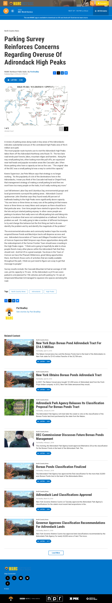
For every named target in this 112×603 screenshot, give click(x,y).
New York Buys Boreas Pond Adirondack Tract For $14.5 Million (68, 345)
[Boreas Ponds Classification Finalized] (19, 471)
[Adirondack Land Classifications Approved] (19, 499)
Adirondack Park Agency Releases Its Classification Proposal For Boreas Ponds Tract (70, 405)
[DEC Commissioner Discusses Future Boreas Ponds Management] (19, 439)
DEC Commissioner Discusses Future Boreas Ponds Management (70, 437)
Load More (56, 553)
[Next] (66, 129)
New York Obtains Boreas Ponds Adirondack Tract (69, 375)
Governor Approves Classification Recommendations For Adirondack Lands (70, 525)
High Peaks (50, 291)
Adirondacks (36, 291)
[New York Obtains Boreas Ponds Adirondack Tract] (19, 379)
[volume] (12, 11)
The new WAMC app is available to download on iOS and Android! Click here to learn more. (56, 18)
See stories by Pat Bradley (28, 311)
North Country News (11, 31)
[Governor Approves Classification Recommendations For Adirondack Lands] (19, 527)
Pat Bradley (34, 72)
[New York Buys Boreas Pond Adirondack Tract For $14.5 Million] (19, 347)
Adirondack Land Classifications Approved (64, 495)
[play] (6, 11)
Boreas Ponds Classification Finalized (61, 467)
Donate (103, 3)
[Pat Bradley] (9, 313)
